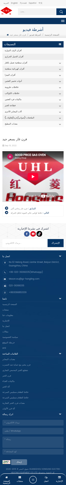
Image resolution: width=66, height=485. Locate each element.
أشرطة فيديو (35, 35)
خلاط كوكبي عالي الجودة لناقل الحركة (26, 213)
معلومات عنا (7, 315)
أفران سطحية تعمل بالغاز (16, 63)
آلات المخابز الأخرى (13, 111)
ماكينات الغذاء (8, 381)
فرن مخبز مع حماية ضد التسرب (16, 365)
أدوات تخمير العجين (13, 81)
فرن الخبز (6, 376)
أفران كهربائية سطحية (14, 69)
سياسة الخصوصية (10, 337)
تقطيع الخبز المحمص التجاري (15, 370)
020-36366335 (16, 285)
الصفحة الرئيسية (9, 304)
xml (4, 348)
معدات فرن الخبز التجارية (13, 403)
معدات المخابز (8, 359)
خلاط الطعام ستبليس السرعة (15, 392)
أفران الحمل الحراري (14, 56)
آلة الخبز (6, 386)
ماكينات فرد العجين (13, 99)
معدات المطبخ (11, 124)
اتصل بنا (6, 326)
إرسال (19, 462)
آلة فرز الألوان (8, 408)
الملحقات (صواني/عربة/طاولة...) (19, 118)
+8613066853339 (17, 292)
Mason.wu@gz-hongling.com (24, 279)
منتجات (5, 310)
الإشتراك (55, 243)
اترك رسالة (33, 479)
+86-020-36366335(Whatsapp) (26, 272)
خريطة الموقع (8, 342)
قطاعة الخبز (10, 105)
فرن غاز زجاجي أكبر (19, 208)
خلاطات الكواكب (12, 93)
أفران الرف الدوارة (13, 50)
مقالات (5, 331)
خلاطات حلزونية (12, 87)
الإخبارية (5, 321)
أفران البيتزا (10, 75)
